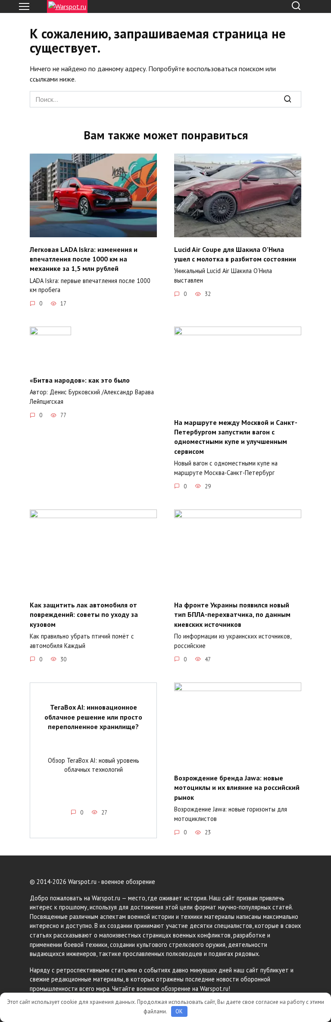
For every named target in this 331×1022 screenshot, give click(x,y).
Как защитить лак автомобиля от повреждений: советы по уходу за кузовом (84, 615)
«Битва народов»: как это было (80, 379)
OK (179, 1011)
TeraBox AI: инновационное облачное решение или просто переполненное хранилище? (93, 717)
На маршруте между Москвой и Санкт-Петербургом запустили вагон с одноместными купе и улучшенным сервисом (235, 436)
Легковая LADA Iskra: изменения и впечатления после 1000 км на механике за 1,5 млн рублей (83, 259)
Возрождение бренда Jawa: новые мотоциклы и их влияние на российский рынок (237, 788)
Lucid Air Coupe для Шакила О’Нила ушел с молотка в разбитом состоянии (235, 254)
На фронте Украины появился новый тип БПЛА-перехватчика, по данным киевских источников (232, 615)
